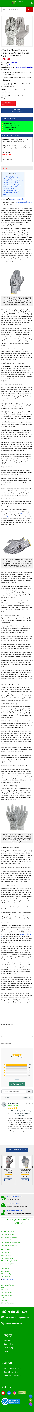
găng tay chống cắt (17, 199)
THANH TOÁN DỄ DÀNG (14, 1211)
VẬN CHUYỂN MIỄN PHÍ (14, 1196)
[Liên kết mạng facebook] (30, 1404)
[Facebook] (9, 1393)
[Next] (32, 1170)
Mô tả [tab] (5, 168)
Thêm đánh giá (17, 1084)
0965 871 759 (6, 154)
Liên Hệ (6, 1351)
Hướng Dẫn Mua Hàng (12, 1368)
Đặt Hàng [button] (8, 1179)
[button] (2, 3)
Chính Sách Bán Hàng (12, 1376)
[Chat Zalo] (30, 1396)
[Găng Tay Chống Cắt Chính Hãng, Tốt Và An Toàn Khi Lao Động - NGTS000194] (8, 1113)
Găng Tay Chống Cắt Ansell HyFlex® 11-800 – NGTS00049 (25, 1171)
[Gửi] (29, 9)
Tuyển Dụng (8, 1348)
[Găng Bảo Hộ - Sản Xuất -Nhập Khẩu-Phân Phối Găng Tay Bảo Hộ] (17, 3)
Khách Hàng (8, 1344)
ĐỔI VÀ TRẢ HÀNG (13, 1203)
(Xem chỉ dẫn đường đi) (18, 141)
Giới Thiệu (8, 1340)
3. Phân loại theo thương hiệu (12, 185)
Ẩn (16, 173)
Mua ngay (17, 109)
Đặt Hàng (8, 102)
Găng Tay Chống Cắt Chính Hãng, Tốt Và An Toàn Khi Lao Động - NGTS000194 (21, 1113)
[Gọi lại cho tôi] (30, 1400)
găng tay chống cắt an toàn (24, 202)
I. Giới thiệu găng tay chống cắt (11, 177)
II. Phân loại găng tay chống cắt (11, 179)
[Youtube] (3, 1393)
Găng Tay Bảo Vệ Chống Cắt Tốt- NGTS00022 (8, 1171)
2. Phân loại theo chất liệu (11, 183)
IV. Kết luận (6, 195)
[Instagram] (15, 1393)
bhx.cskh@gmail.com (20, 1318)
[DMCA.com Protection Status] (22, 1392)
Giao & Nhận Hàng (11, 1372)
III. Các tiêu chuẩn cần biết (10, 187)
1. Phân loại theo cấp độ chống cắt (13, 181)
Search (29, 1091)
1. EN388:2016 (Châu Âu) (11, 189)
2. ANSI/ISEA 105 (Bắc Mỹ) (12, 191)
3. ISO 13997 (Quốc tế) (10, 193)
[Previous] (1, 1170)
